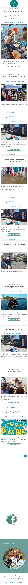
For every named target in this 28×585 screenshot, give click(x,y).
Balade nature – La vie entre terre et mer (14, 245)
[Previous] (3, 561)
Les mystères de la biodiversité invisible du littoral (14, 287)
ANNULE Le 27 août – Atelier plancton (14, 17)
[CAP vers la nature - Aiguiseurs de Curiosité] (14, 3)
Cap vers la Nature (20, 22)
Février (14, 467)
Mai (14, 473)
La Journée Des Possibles (14, 413)
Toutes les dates (15, 15)
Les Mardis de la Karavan (14, 118)
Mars (14, 469)
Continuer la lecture (14, 66)
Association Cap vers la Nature (13, 532)
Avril (14, 471)
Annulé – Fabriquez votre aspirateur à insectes (14, 77)
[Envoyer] (25, 456)
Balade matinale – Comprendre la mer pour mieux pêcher (14, 160)
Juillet (10, 15)
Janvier (14, 465)
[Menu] (2, 3)
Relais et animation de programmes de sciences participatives (14, 571)
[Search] (26, 3)
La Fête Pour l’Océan (14, 371)
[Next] (24, 561)
